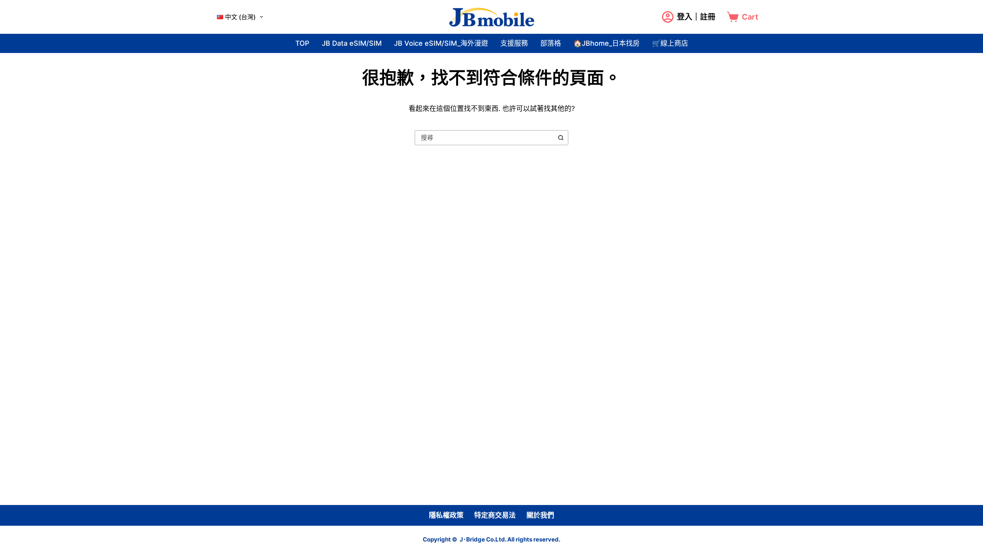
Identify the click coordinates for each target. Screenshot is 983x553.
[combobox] (484, 137)
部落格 (550, 43)
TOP (302, 43)
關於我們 (540, 515)
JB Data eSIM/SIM (352, 43)
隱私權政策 (446, 515)
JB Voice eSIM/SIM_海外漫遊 (441, 43)
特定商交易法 (495, 515)
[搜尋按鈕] (561, 138)
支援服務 (514, 43)
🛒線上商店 (670, 43)
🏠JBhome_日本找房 (606, 43)
